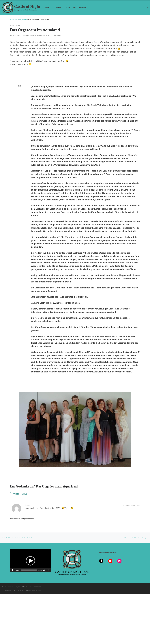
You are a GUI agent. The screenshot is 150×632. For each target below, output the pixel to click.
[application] (30, 560)
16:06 (138, 505)
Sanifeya (16, 35)
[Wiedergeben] (13, 570)
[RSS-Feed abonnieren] (147, 587)
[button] (30, 560)
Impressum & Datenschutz (108, 552)
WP (11, 590)
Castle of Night (14, 587)
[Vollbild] (48, 570)
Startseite (13, 19)
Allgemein (23, 19)
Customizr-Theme (34, 590)
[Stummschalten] (44, 570)
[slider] (29, 570)
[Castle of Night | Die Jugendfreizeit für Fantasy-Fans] (7, 7)
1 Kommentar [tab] (19, 493)
